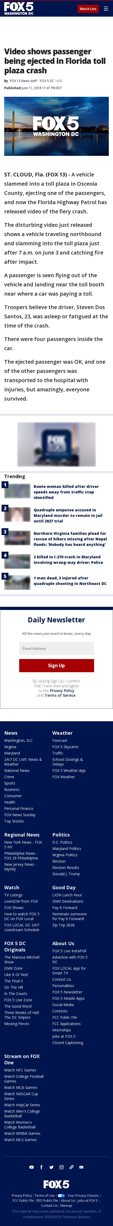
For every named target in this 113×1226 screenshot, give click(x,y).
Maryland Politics (66, 848)
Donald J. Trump (66, 873)
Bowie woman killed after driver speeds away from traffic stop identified (66, 492)
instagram (61, 1167)
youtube (31, 1167)
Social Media (63, 1004)
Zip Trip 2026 (63, 924)
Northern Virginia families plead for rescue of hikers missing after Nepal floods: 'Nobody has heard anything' (70, 539)
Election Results (65, 867)
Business (11, 789)
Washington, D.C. (18, 740)
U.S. (59, 81)
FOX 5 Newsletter (67, 991)
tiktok (71, 1167)
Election (59, 861)
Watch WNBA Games (22, 1133)
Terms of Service (60, 695)
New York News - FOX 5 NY (23, 844)
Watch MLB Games (20, 1087)
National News (16, 770)
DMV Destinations (67, 901)
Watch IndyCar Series (22, 1104)
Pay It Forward (64, 907)
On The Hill (13, 987)
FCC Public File (64, 1017)
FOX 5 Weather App (69, 770)
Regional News (21, 834)
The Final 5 (13, 980)
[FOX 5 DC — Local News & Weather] (19, 8)
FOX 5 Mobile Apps (68, 998)
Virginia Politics (65, 854)
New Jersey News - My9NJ (20, 867)
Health (9, 802)
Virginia (10, 746)
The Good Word (18, 1006)
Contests (60, 1010)
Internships (61, 1029)
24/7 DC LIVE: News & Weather (23, 762)
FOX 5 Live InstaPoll (69, 950)
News (10, 733)
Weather (62, 733)
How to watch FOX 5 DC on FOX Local (21, 916)
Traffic (57, 753)
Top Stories (14, 821)
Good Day (63, 887)
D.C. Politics (62, 842)
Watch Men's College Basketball (22, 1113)
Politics (61, 834)
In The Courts (15, 993)
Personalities (63, 985)
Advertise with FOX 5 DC (70, 959)
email (81, 1167)
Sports (9, 783)
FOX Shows (14, 907)
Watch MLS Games (20, 1139)
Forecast (59, 740)
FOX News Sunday (19, 814)
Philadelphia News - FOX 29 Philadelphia (21, 855)
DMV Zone (13, 968)
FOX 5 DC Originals (15, 946)
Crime (9, 776)
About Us (63, 943)
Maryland (12, 753)
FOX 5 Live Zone (18, 999)
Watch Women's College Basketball (19, 1124)
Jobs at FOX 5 (63, 1036)
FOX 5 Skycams (65, 746)
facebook (41, 1167)
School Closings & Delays (67, 762)
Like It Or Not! (16, 974)
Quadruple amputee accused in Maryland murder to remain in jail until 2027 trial (68, 515)
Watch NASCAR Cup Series (21, 1096)
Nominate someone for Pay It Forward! (69, 916)
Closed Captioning (67, 1042)
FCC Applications (66, 1023)
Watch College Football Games (24, 1079)
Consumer (13, 795)
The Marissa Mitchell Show (21, 959)
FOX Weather (63, 776)
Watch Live (88, 9)
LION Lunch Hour (67, 894)
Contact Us (61, 979)
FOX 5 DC (47, 81)
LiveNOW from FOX (21, 901)
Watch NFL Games (20, 1070)
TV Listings (13, 894)
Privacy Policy (62, 690)
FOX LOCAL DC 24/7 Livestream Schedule (21, 927)
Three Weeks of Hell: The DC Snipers (21, 1015)
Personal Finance (18, 808)
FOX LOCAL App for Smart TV (69, 970)
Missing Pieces (16, 1023)
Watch (11, 887)
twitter (51, 1167)
